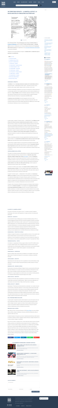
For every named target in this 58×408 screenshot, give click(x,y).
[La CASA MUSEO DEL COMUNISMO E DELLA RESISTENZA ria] (49, 172)
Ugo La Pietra (29, 310)
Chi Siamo (18, 405)
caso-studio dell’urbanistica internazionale (32, 47)
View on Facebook (46, 80)
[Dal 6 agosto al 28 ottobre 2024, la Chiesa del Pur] (52, 171)
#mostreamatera (51, 134)
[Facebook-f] (7, 405)
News (39, 2)
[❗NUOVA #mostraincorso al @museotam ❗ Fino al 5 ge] (50, 171)
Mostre (30, 2)
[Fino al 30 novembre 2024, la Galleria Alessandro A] (46, 171)
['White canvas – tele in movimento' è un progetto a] (46, 172)
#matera (45, 135)
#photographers (49, 135)
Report (34, 2)
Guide (43, 2)
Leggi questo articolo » (20, 350)
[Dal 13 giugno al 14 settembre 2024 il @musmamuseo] (50, 172)
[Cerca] (40, 5)
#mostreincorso (46, 113)
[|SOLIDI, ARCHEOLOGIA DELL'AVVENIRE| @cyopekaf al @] (49, 171)
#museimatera (47, 134)
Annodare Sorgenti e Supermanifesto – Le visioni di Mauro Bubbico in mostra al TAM (48, 44)
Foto (46, 100)
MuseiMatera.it (48, 59)
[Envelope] (11, 405)
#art (47, 135)
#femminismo (48, 64)
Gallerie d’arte (24, 2)
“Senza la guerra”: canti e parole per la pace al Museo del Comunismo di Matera (48, 40)
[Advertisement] (24, 111)
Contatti (23, 405)
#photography (46, 136)
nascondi (12, 56)
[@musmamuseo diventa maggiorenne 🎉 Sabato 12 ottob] (47, 171)
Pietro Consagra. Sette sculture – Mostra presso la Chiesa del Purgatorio (48, 47)
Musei (18, 2)
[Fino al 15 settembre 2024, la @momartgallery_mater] (47, 172)
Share (45, 81)
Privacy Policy (28, 405)
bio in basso (26, 156)
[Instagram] (55, 2)
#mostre (49, 156)
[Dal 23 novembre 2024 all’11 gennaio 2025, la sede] (45, 171)
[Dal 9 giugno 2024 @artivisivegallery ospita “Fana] (52, 172)
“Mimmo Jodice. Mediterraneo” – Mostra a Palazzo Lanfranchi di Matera (48, 50)
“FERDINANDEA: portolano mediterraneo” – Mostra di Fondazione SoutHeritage (47, 54)
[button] (11, 337)
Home (14, 2)
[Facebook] (53, 2)
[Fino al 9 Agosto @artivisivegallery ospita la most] (45, 172)
